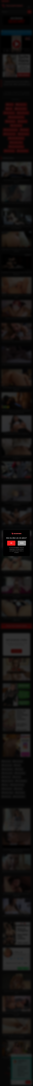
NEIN (22, 543)
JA (11, 543)
